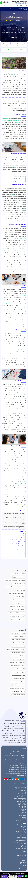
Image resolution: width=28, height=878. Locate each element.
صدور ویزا (20, 348)
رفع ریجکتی (23, 821)
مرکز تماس (20, 5)
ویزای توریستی (16, 120)
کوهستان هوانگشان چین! (20, 545)
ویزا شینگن (23, 811)
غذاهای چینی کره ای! (21, 555)
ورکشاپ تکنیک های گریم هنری (18, 656)
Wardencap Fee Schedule (19, 685)
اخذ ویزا (24, 800)
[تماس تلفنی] (19, 876)
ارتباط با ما (23, 846)
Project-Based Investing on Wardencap (16, 649)
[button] (14, 514)
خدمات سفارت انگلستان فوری (18, 583)
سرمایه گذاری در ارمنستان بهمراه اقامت (16, 612)
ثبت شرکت (16, 484)
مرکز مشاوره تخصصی (21, 837)
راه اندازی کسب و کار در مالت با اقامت (17, 593)
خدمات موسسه (10, 8)
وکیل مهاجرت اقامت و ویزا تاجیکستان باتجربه (15, 587)
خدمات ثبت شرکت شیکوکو (19, 577)
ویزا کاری (24, 812)
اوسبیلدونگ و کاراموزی (21, 832)
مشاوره (18, 341)
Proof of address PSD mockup (18, 665)
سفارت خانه (5, 134)
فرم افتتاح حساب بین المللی (20, 842)
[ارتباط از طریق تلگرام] (22, 876)
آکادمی (24, 834)
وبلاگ (24, 850)
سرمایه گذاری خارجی (17, 122)
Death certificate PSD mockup (18, 652)
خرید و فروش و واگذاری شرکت (19, 831)
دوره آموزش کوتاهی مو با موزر (19, 659)
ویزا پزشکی (23, 809)
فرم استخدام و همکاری (21, 839)
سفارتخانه (24, 333)
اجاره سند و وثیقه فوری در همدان (18, 681)
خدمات (3, 5)
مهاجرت (11, 74)
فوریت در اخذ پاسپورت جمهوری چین (17, 616)
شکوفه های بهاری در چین (20, 549)
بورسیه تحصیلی (22, 790)
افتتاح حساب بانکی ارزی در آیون (18, 609)
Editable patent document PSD (18, 691)
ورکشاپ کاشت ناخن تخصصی (19, 646)
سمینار (24, 295)
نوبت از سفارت (18, 407)
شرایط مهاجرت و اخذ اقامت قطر (18, 574)
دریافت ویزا (19, 200)
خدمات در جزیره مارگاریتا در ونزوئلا (17, 606)
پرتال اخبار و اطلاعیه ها (21, 848)
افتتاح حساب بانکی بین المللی (19, 798)
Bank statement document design (17, 688)
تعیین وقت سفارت (21, 350)
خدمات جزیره (23, 829)
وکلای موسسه (18, 494)
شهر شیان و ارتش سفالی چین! (18, 543)
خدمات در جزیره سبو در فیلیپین (18, 619)
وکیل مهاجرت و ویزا (22, 806)
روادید (21, 394)
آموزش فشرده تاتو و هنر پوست (18, 672)
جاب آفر (24, 828)
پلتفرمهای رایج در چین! (20, 553)
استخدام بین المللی (22, 793)
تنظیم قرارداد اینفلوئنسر (20, 669)
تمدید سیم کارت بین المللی (20, 840)
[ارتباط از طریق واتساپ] (26, 876)
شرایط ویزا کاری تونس (20, 596)
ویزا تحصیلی (15, 238)
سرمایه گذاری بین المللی (21, 803)
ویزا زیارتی (23, 817)
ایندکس (24, 851)
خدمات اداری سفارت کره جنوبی (18, 599)
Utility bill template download (18, 639)
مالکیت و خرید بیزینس (21, 820)
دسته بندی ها (22, 869)
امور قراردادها (15, 5)
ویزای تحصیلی (10, 120)
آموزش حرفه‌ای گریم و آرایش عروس (17, 662)
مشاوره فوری (4, 876)
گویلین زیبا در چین (21, 547)
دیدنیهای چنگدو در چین (20, 535)
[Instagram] (10, 779)
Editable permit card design (19, 678)
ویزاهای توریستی (22, 238)
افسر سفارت (20, 210)
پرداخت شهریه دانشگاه (21, 792)
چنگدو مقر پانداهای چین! (20, 537)
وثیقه (12, 194)
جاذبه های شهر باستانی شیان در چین (17, 539)
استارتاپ (24, 818)
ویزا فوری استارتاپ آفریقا (19, 590)
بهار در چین (22, 551)
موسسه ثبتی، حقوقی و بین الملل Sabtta (20, 8)
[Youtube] (4, 779)
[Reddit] (16, 779)
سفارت (6, 8)
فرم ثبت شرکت (22, 843)
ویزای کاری (16, 167)
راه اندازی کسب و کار (21, 825)
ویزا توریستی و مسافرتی (21, 801)
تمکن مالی (23, 807)
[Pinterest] (7, 779)
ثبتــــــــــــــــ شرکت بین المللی (20, 787)
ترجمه (12, 322)
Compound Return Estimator (18, 694)
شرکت (10, 86)
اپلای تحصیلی (23, 826)
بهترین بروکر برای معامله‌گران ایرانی (17, 636)
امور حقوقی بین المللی (21, 795)
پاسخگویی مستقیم (13, 876)
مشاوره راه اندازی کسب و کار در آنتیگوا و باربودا (15, 580)
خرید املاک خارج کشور (21, 796)
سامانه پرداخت (23, 845)
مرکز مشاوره (25, 5)
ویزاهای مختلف (6, 118)
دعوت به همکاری (9, 5)
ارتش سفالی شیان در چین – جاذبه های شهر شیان (14, 541)
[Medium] (18, 779)
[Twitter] (13, 779)
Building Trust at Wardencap (18, 633)
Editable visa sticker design (19, 643)
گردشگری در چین (21, 533)
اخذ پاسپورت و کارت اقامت (20, 789)
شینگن (17, 466)
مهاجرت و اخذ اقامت (21, 804)
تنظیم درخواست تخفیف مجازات (18, 675)
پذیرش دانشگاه (22, 815)
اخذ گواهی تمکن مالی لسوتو (19, 603)
